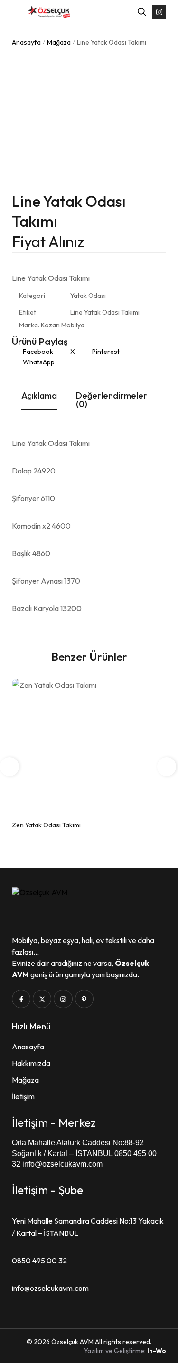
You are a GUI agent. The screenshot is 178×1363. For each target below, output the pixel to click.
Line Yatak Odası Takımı (105, 312)
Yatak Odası (88, 295)
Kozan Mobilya (62, 325)
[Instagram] (159, 12)
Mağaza (59, 42)
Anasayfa (26, 42)
